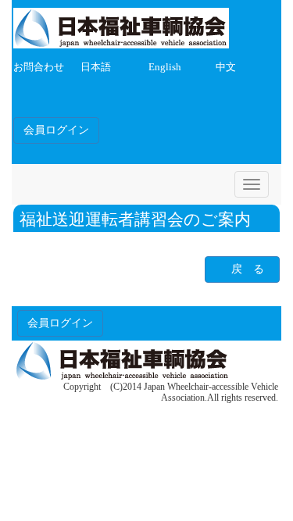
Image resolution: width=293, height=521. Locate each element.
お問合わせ (38, 67)
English (164, 67)
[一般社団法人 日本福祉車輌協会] (121, 25)
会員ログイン (56, 130)
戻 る (247, 269)
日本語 (95, 67)
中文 (226, 67)
